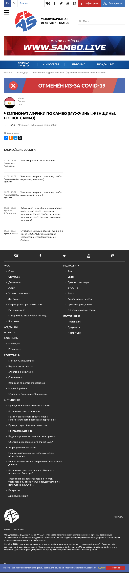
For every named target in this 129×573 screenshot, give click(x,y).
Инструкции (74, 333)
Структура (14, 277)
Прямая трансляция (78, 282)
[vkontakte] (48, 3)
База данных (105, 64)
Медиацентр (71, 266)
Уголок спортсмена (19, 293)
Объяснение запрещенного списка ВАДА (30, 442)
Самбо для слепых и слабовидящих (28, 394)
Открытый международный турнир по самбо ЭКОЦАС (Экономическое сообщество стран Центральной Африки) (41, 235)
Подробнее (102, 568)
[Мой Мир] (15, 138)
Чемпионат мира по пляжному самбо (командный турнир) (40, 194)
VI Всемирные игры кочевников (37, 161)
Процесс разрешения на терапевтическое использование (31, 454)
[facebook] (54, 3)
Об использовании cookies (82, 310)
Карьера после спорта (20, 366)
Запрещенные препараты (22, 447)
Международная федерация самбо (55, 21)
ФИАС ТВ (73, 288)
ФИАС (7, 266)
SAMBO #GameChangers (21, 361)
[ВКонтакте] (6, 138)
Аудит (11, 288)
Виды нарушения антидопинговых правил (31, 436)
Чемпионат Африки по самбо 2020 (37, 125)
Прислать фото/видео (80, 304)
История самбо (16, 310)
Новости (9, 333)
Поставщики (71, 316)
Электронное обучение (20, 372)
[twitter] (61, 3)
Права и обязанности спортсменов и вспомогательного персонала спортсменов (32, 418)
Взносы (24, 3)
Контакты (13, 321)
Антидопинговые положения (24, 411)
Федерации (11, 327)
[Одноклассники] (11, 138)
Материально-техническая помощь (27, 316)
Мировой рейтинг (18, 388)
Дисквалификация (18, 496)
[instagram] (74, 3)
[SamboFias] (11, 516)
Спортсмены (12, 355)
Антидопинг (12, 400)
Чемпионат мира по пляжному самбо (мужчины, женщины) (40, 178)
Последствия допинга (20, 431)
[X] (20, 138)
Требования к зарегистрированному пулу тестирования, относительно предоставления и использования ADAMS (34, 482)
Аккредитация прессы (80, 299)
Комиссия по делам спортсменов (26, 383)
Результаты (14, 349)
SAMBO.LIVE (78, 64)
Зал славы (13, 299)
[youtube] (68, 3)
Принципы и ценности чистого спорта (29, 406)
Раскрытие (14, 490)
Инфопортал (51, 64)
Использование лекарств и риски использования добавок (35, 463)
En (14, 3)
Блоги (71, 293)
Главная (8, 72)
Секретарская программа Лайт (25, 304)
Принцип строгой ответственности (27, 425)
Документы (14, 282)
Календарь (23, 72)
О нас (11, 271)
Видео (71, 277)
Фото (70, 271)
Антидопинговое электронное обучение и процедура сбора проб (31, 471)
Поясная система (23, 64)
